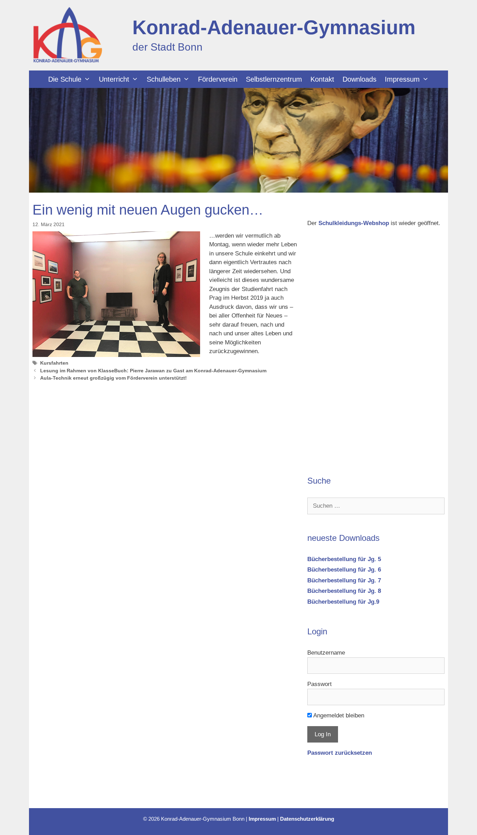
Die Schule (64, 79)
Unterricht (114, 79)
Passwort (319, 684)
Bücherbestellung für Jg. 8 (344, 591)
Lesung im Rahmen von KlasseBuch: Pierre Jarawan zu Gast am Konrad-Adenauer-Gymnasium (153, 370)
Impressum (402, 79)
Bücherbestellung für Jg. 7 (344, 580)
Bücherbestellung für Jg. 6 (344, 569)
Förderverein (217, 79)
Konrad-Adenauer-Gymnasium (274, 27)
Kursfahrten (54, 363)
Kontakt (322, 79)
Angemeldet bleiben (338, 715)
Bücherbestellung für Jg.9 (343, 601)
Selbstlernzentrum (274, 79)
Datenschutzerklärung (307, 819)
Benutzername (326, 652)
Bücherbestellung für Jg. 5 (344, 559)
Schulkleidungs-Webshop (353, 223)
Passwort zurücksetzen (339, 753)
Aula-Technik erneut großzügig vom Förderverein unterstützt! (113, 378)
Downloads (359, 79)
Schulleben (164, 79)
